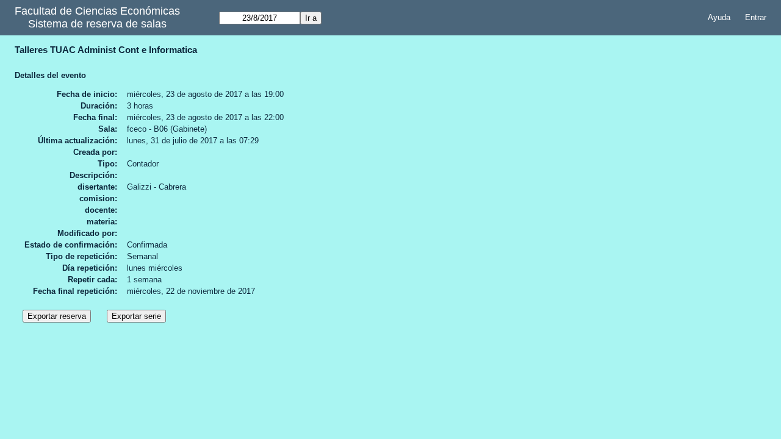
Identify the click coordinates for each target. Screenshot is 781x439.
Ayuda (719, 17)
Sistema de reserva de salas (97, 24)
